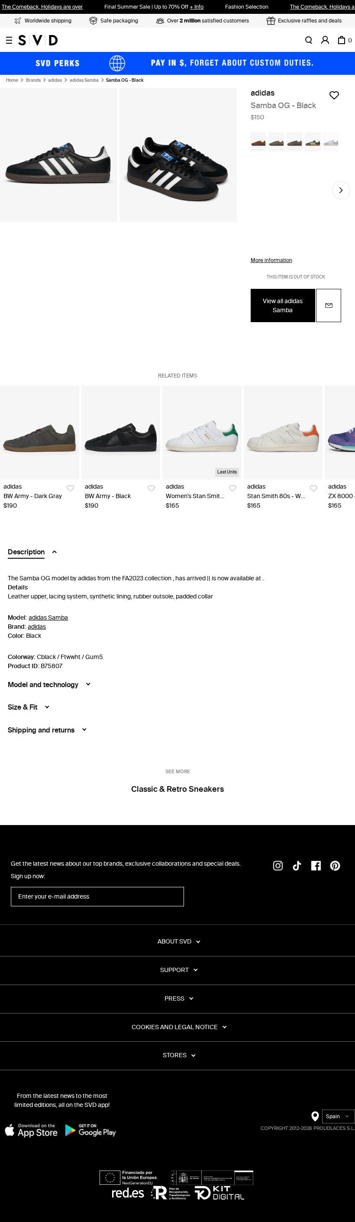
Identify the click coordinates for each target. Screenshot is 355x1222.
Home (12, 80)
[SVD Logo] (38, 40)
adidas (55, 80)
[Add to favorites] (334, 95)
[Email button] (328, 305)
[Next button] (341, 190)
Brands (33, 80)
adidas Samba (84, 80)
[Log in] (325, 40)
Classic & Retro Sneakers (177, 789)
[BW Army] (39, 433)
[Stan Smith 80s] (283, 433)
